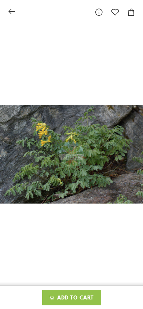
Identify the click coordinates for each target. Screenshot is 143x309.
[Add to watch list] (115, 12)
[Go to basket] (131, 12)
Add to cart (74, 298)
